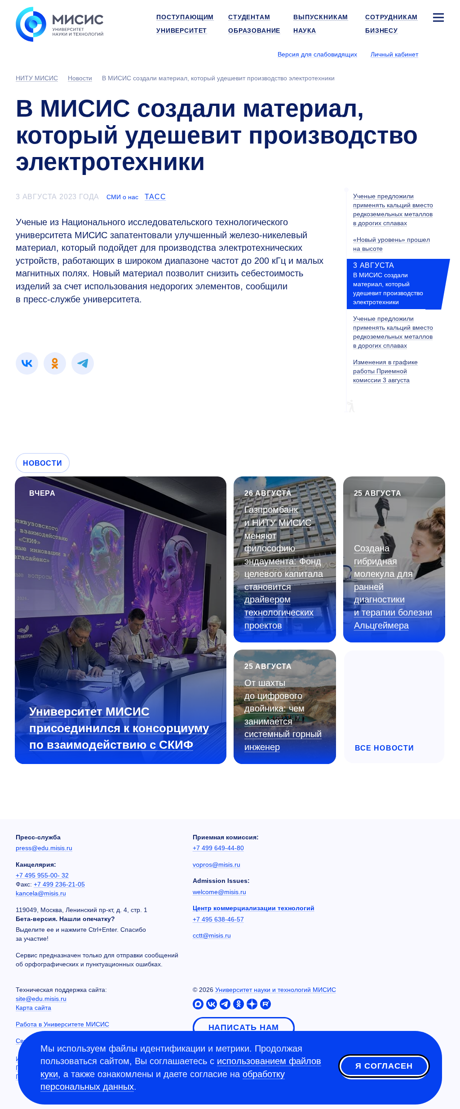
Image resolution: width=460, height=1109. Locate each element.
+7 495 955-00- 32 (42, 875)
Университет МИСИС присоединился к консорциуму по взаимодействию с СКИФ (119, 728)
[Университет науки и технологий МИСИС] (59, 23)
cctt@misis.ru (212, 935)
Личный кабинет (394, 54)
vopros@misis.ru (216, 864)
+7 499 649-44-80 (218, 847)
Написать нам (243, 1027)
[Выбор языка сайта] (438, 54)
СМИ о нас (122, 197)
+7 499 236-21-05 (59, 884)
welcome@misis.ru (219, 891)
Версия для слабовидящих (317, 54)
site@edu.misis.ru (41, 998)
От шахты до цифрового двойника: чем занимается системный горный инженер (283, 715)
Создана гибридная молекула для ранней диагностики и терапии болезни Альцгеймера (393, 586)
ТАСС (155, 197)
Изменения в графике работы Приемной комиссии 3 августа (385, 371)
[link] (27, 363)
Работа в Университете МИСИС (62, 1024)
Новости (42, 463)
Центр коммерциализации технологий (253, 908)
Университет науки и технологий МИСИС (275, 989)
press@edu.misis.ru (44, 847)
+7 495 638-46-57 (218, 919)
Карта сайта (33, 1007)
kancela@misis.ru (41, 893)
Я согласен (384, 1065)
